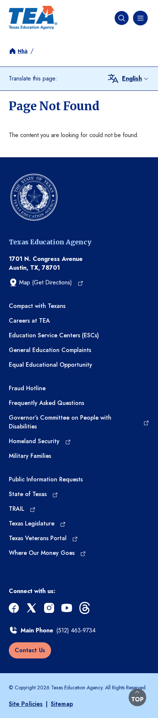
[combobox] (135, 78)
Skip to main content (26, 5)
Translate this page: (33, 78)
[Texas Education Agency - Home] (33, 18)
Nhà (23, 51)
